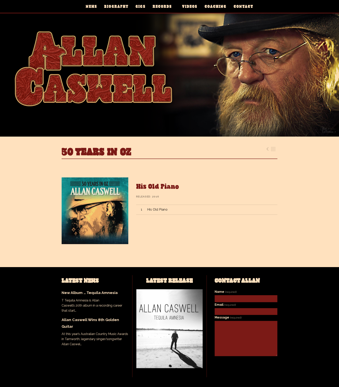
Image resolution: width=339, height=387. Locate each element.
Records (162, 6)
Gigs (140, 6)
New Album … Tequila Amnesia (90, 292)
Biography (116, 6)
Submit (246, 362)
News (91, 6)
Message (228, 317)
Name (226, 292)
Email (225, 305)
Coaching (216, 6)
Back (273, 149)
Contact (243, 6)
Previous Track (267, 149)
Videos (189, 6)
